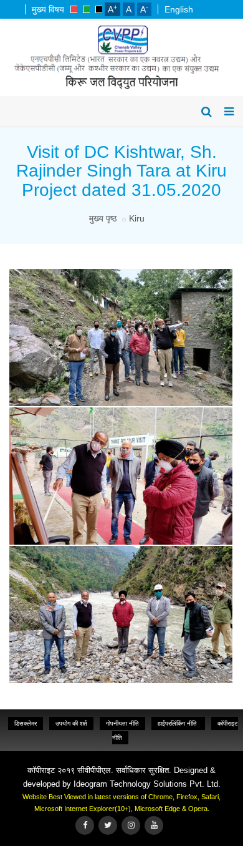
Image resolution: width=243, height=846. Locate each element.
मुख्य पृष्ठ (103, 218)
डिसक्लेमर (25, 723)
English (178, 9)
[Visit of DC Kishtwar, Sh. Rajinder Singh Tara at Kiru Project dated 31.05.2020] (119, 270)
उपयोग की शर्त (71, 723)
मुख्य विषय (48, 9)
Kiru (137, 218)
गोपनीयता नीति (122, 723)
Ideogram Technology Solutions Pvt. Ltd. (147, 784)
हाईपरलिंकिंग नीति (178, 723)
